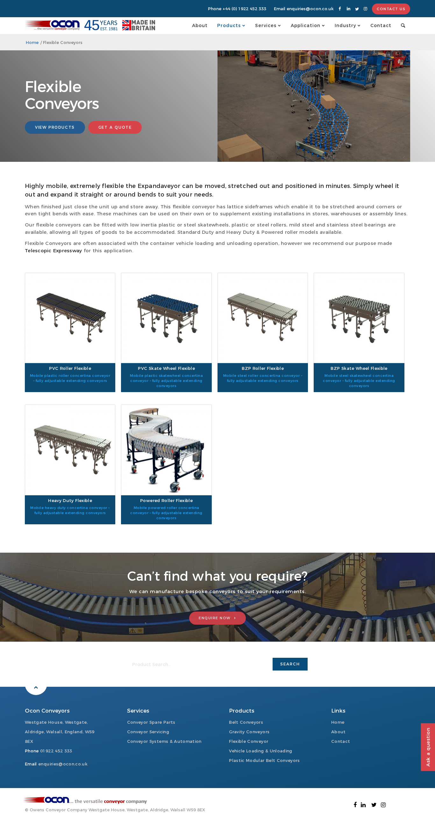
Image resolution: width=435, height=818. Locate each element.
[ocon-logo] (52, 25)
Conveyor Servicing (148, 731)
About (338, 731)
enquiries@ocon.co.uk (310, 8)
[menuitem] (199, 25)
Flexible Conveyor (248, 741)
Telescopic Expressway (53, 251)
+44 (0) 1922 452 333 (244, 8)
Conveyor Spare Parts (151, 722)
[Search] (403, 25)
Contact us (391, 9)
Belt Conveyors (246, 722)
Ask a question (428, 747)
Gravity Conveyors (249, 731)
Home (337, 722)
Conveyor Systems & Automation (164, 741)
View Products (55, 127)
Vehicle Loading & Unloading (260, 750)
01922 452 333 (56, 750)
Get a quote (115, 127)
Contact (340, 741)
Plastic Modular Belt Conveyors (264, 760)
